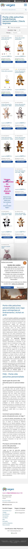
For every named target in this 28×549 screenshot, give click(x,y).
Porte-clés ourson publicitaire (20, 38)
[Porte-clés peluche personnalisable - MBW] (21, 79)
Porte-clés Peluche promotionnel (6, 38)
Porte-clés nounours (6, 71)
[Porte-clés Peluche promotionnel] (7, 46)
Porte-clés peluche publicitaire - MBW (6, 105)
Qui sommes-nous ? (7, 510)
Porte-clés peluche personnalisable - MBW (20, 72)
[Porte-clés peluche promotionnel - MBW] (7, 146)
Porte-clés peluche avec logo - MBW (20, 171)
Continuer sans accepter (7, 262)
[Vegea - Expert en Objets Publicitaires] (8, 6)
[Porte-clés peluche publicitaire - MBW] (7, 113)
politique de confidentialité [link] (18, 284)
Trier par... (8, 32)
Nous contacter (6, 524)
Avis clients (5, 517)
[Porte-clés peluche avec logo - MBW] (21, 179)
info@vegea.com (19, 1)
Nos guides (5, 521)
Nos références (6, 514)
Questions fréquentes (7, 523)
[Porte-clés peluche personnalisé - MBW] (21, 222)
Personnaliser (20, 287)
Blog (4, 519)
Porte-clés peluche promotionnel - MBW (7, 138)
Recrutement (6, 516)
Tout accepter (7, 287)
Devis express (7, 61)
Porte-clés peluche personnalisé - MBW (20, 214)
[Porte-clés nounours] (7, 79)
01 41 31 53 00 (6, 500)
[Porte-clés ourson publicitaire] (21, 46)
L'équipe (4, 512)
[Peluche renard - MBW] (7, 255)
